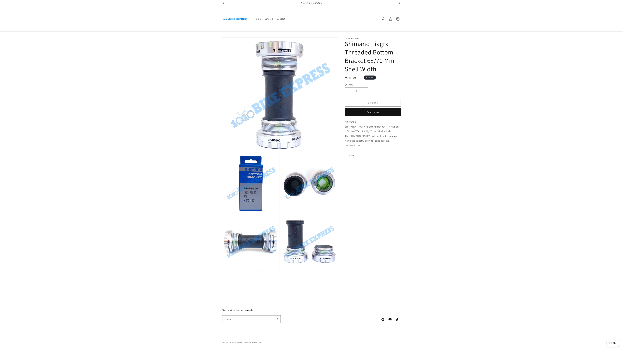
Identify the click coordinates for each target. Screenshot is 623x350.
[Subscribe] (277, 319)
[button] (383, 19)
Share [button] (351, 155)
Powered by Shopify (252, 342)
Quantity (349, 84)
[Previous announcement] (223, 3)
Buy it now (373, 112)
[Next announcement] (399, 3)
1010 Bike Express (236, 342)
